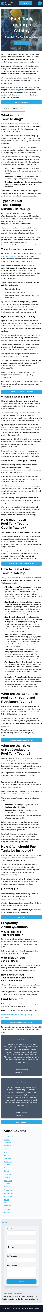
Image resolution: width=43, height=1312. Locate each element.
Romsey (7, 1187)
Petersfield (7, 1158)
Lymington (7, 1209)
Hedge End (8, 1180)
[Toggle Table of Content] (20, 108)
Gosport (6, 1199)
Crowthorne (13, 1015)
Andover (7, 1165)
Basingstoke (8, 1142)
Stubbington (8, 1196)
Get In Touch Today (21, 102)
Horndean (7, 1168)
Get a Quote (20, 43)
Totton (6, 1202)
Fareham (7, 1184)
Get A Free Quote (21, 1122)
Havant (6, 1171)
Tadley (6, 1149)
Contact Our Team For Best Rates (21, 391)
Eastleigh (7, 1177)
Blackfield (7, 1206)
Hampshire (7, 1146)
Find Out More (21, 917)
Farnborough (5, 1017)
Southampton (8, 1193)
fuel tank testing (13, 90)
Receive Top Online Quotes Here (21, 740)
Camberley (22, 1015)
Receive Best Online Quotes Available (21, 563)
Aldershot (7, 1139)
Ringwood (7, 1212)
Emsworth (7, 1174)
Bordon (6, 1155)
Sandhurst (4, 1015)
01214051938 (25, 3)
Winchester (8, 1161)
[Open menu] (40, 3)
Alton (5, 1152)
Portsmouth (8, 1190)
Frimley (29, 1015)
